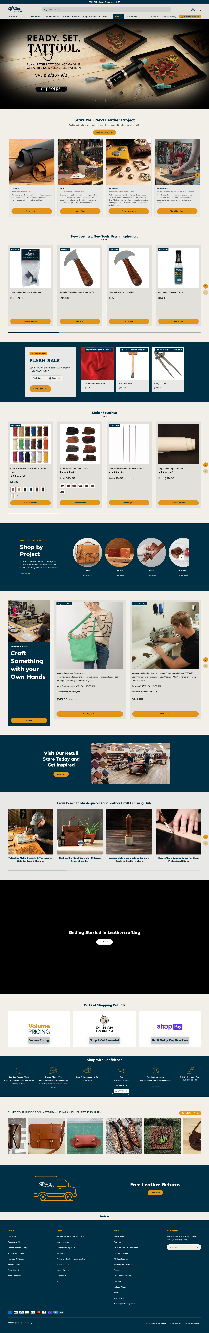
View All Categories (104, 132)
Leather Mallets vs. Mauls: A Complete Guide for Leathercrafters (129, 859)
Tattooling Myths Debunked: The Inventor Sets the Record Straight (30, 859)
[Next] (197, 175)
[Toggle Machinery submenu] (57, 16)
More (105, 16)
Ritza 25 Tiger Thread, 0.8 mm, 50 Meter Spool (28, 470)
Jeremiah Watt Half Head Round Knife (77, 292)
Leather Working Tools (65, 1248)
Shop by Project (90, 16)
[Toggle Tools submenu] (27, 16)
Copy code (56, 378)
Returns (117, 1270)
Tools (23, 16)
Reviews (117, 1281)
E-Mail (190, 1082)
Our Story (12, 1236)
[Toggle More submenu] (109, 16)
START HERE (104, 942)
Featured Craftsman (16, 1259)
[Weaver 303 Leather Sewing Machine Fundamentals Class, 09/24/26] (165, 635)
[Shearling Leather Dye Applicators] (30, 268)
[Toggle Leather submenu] (16, 16)
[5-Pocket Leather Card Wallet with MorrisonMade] (30, 831)
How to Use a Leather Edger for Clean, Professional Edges (178, 859)
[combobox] (106, 9)
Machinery (51, 16)
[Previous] (197, 180)
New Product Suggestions (125, 1304)
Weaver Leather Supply (22, 1323)
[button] (199, 9)
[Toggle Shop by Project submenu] (99, 16)
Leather (11, 16)
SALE (117, 16)
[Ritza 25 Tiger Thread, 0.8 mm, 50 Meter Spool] (30, 444)
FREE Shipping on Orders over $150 (104, 2)
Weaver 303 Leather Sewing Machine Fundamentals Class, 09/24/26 (162, 673)
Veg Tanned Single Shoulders (171, 468)
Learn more (61, 774)
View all (104, 240)
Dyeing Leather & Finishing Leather (70, 1259)
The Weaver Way (14, 1242)
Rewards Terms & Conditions (126, 1248)
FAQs (116, 1292)
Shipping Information (122, 1264)
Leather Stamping (63, 1270)
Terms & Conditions (193, 1323)
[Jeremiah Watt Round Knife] (129, 268)
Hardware (36, 16)
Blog (58, 1281)
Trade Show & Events (16, 1270)
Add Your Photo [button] (192, 1113)
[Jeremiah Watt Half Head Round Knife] (80, 268)
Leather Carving (63, 1264)
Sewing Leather (62, 1242)
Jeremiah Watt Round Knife (121, 292)
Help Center (119, 1236)
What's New (132, 16)
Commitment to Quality (17, 1248)
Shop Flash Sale (40, 389)
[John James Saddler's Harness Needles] (129, 444)
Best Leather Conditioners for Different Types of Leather (80, 859)
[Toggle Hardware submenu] (42, 16)
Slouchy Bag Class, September (70, 673)
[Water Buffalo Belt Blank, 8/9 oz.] (80, 444)
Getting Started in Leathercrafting (70, 1236)
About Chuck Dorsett (16, 1253)
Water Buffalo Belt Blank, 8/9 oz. (74, 468)
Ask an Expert (119, 1298)
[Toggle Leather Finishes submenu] (78, 16)
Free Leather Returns (122, 1276)
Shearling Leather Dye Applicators (25, 292)
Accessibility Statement (156, 1323)
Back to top (104, 1216)
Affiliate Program (121, 1259)
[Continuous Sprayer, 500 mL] (178, 268)
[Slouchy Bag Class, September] (89, 635)
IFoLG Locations (14, 1276)
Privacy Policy (175, 1323)
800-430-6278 (192, 1080)
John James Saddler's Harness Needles (126, 468)
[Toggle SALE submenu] (121, 16)
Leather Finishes (69, 16)
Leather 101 (61, 1276)
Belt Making (61, 1253)
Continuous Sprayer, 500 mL (171, 292)
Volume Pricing (169, 16)
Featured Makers (14, 1264)
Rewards (155, 16)
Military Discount (121, 1253)
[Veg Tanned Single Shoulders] (178, 444)
